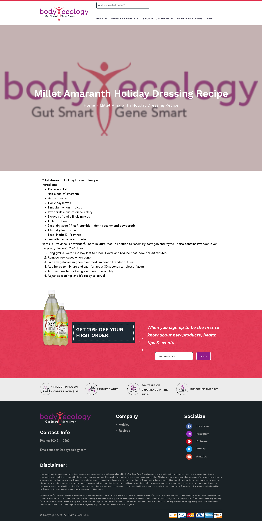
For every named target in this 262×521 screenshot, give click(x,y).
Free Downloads (190, 18)
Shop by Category (156, 18)
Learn (99, 18)
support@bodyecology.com (67, 450)
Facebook (202, 426)
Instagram (202, 433)
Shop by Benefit (123, 18)
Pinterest (202, 441)
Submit (203, 356)
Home (89, 105)
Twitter (200, 449)
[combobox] (122, 5)
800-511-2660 (60, 440)
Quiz (210, 18)
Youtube (201, 456)
